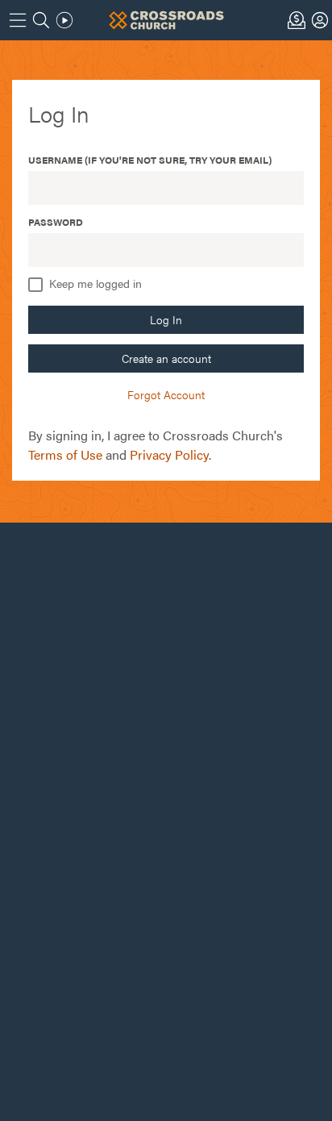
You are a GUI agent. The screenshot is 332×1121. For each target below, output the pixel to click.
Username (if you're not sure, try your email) (150, 159)
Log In (166, 319)
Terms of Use (65, 454)
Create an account (166, 358)
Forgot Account (166, 394)
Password (55, 222)
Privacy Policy (169, 454)
